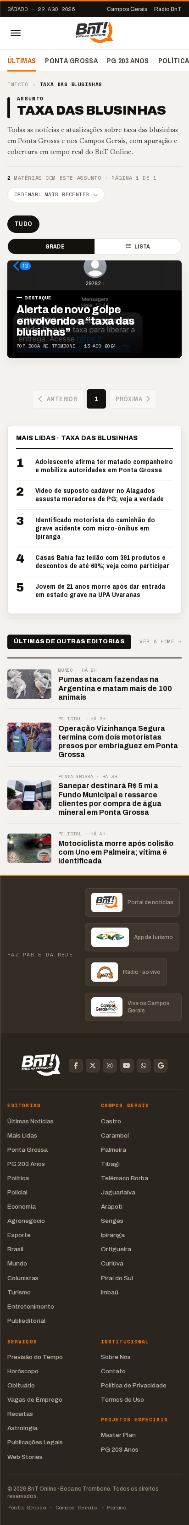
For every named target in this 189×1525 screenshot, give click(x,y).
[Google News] (160, 1065)
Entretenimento (30, 1306)
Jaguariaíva (118, 1192)
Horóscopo (23, 1371)
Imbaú (109, 1292)
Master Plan (118, 1434)
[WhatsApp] (143, 1065)
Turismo (19, 1292)
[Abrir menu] (15, 33)
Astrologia (22, 1428)
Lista (142, 246)
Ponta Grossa (71, 60)
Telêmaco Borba (124, 1178)
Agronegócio (26, 1220)
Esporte (19, 1235)
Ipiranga (113, 1235)
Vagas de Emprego (34, 1399)
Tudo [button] (23, 224)
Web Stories (25, 1456)
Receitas (20, 1413)
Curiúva (112, 1263)
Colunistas (23, 1278)
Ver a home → (160, 641)
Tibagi (110, 1163)
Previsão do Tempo (35, 1357)
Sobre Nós (116, 1357)
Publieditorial (26, 1320)
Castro (111, 1121)
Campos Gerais (127, 9)
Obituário (21, 1385)
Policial (17, 1192)
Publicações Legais (35, 1442)
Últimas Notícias (30, 1121)
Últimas (21, 60)
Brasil (15, 1249)
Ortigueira (116, 1249)
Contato (113, 1371)
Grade (54, 246)
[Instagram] (110, 1065)
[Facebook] (76, 1065)
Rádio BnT (168, 9)
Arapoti (111, 1206)
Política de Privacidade (134, 1385)
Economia (21, 1206)
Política (18, 1178)
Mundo (17, 1263)
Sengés (112, 1220)
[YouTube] (126, 1065)
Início (17, 84)
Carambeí (115, 1135)
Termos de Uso (122, 1399)
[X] (93, 1065)
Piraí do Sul (117, 1278)
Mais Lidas (22, 1135)
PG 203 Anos (128, 60)
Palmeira (113, 1149)
